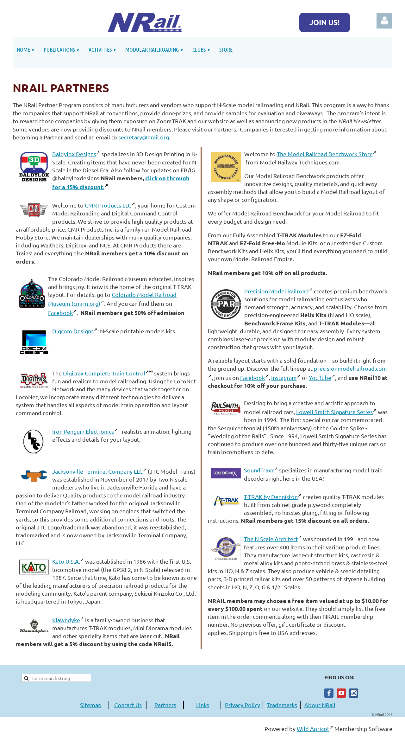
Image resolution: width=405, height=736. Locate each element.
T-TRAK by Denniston (271, 496)
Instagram (284, 377)
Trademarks (282, 704)
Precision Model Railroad (276, 291)
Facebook (60, 312)
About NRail (319, 704)
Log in (384, 21)
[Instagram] (353, 693)
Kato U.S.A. (66, 561)
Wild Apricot (313, 728)
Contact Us (128, 704)
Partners (165, 704)
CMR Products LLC (108, 205)
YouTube (320, 377)
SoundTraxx (259, 470)
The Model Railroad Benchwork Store (325, 153)
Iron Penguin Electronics (83, 431)
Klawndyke (66, 620)
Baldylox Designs (74, 153)
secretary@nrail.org (143, 137)
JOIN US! (324, 22)
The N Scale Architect (271, 538)
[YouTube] (341, 693)
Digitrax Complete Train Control (104, 373)
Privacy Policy (242, 704)
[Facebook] (328, 693)
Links (202, 704)
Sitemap (91, 704)
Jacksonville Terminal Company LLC (97, 471)
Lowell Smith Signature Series (334, 411)
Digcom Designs (73, 331)
